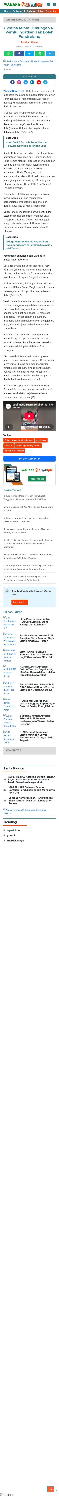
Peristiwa (31, 11)
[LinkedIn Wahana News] (32, 82)
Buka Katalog (19, 602)
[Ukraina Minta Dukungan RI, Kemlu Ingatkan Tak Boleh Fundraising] (29, 62)
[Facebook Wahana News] (12, 82)
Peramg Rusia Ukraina (14, 450)
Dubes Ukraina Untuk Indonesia (19, 440)
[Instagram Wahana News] (19, 82)
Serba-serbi (19, 11)
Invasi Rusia (41, 440)
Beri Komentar (31, 458)
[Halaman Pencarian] (54, 4)
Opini (49, 11)
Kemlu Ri (8, 445)
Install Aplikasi (37, 478)
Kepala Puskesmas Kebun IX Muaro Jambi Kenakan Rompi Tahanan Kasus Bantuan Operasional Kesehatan (28, 543)
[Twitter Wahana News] (25, 82)
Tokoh (41, 11)
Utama (7, 11)
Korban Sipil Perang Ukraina (28, 445)
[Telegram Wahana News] (45, 82)
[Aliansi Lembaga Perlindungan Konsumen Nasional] (29, 811)
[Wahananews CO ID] (23, 4)
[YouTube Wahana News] (39, 82)
